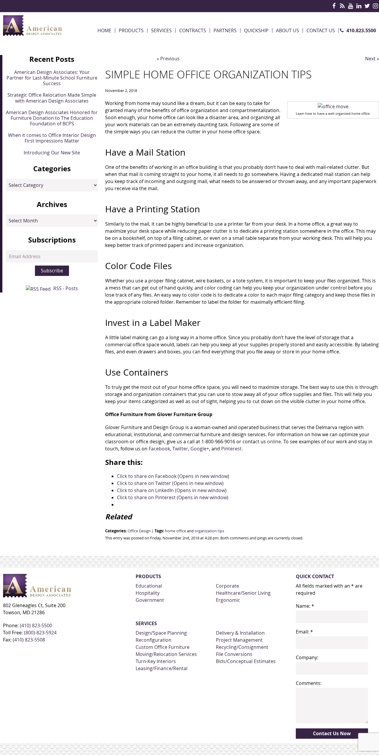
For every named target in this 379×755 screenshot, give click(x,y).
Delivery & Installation (240, 633)
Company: (307, 657)
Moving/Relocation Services (166, 654)
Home (104, 30)
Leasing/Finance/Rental (161, 668)
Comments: (309, 683)
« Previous (168, 58)
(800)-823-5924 (40, 632)
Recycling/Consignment (242, 647)
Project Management (239, 640)
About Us (287, 30)
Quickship (256, 30)
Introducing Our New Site (52, 152)
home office (175, 530)
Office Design (139, 530)
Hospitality (148, 593)
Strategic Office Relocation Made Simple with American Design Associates (51, 98)
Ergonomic (228, 600)
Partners (225, 30)
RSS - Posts (65, 288)
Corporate (227, 586)
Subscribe (52, 270)
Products (131, 30)
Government (150, 600)
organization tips (209, 530)
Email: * (304, 631)
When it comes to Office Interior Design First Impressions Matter (52, 138)
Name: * (305, 606)
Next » (372, 58)
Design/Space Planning (161, 633)
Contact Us (320, 30)
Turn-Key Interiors (156, 661)
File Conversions (234, 654)
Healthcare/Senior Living (243, 593)
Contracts (192, 30)
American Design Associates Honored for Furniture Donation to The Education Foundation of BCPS (52, 118)
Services (161, 30)
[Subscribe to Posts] (39, 288)
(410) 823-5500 (36, 625)
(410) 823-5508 (29, 639)
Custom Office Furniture (163, 647)
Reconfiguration (153, 640)
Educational (149, 586)
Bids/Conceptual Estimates (246, 661)
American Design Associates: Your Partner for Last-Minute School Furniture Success (52, 78)
